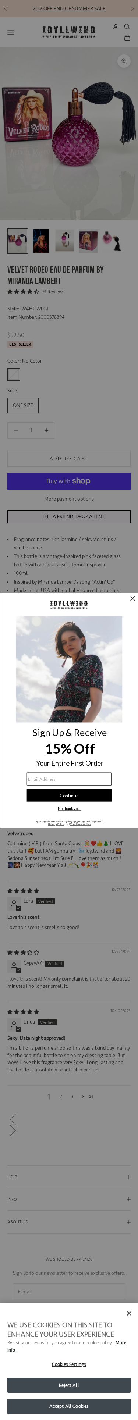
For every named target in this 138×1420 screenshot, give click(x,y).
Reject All (69, 1385)
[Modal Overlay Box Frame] (69, 710)
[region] (69, 1361)
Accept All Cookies (69, 1406)
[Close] (129, 1313)
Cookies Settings (69, 1364)
